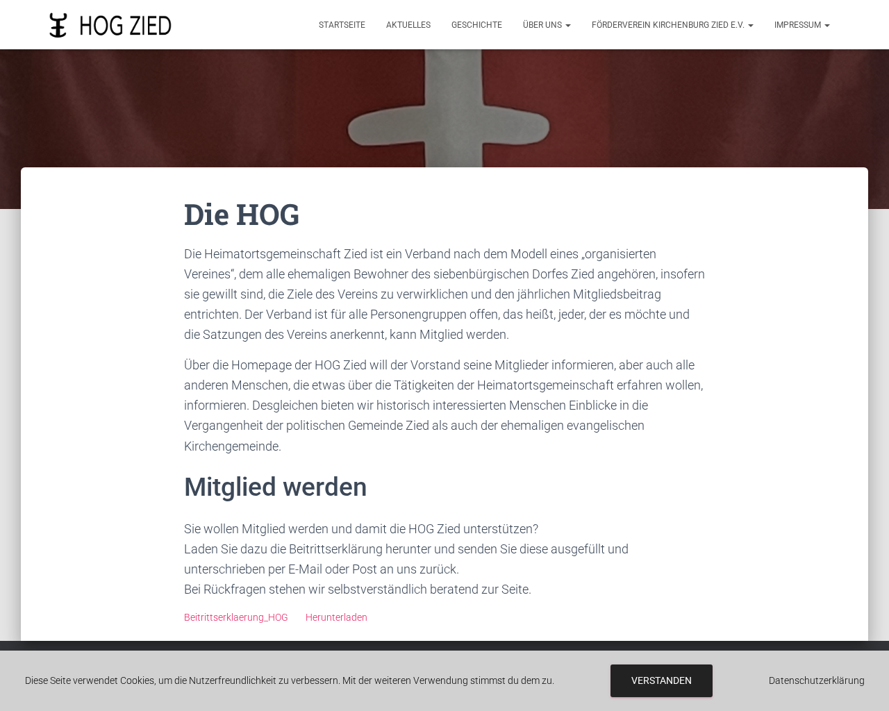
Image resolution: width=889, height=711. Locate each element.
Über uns (543, 25)
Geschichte (476, 25)
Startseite (342, 25)
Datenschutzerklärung (817, 680)
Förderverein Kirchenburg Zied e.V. (669, 25)
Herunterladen (336, 618)
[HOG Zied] (110, 25)
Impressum (798, 25)
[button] (567, 25)
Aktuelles (408, 25)
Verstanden (661, 680)
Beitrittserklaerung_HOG (236, 618)
